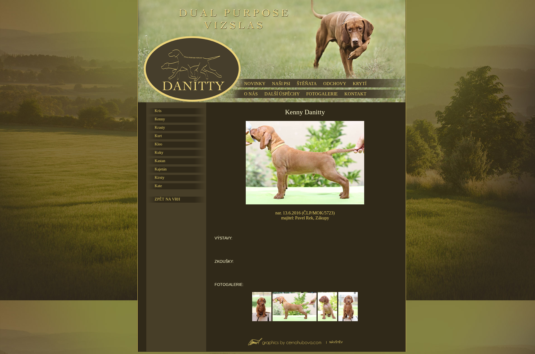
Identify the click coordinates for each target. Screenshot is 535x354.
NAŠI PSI (281, 83)
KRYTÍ (359, 83)
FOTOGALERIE (322, 93)
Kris (158, 111)
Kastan (160, 161)
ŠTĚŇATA (307, 83)
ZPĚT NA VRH (167, 199)
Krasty (160, 127)
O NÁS (251, 93)
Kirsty (159, 177)
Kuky (159, 152)
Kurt (158, 136)
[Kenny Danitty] (262, 319)
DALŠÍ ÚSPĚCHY (282, 93)
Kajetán (161, 169)
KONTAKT (355, 93)
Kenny (160, 119)
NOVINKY (254, 83)
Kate (158, 186)
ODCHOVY (334, 83)
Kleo (158, 144)
